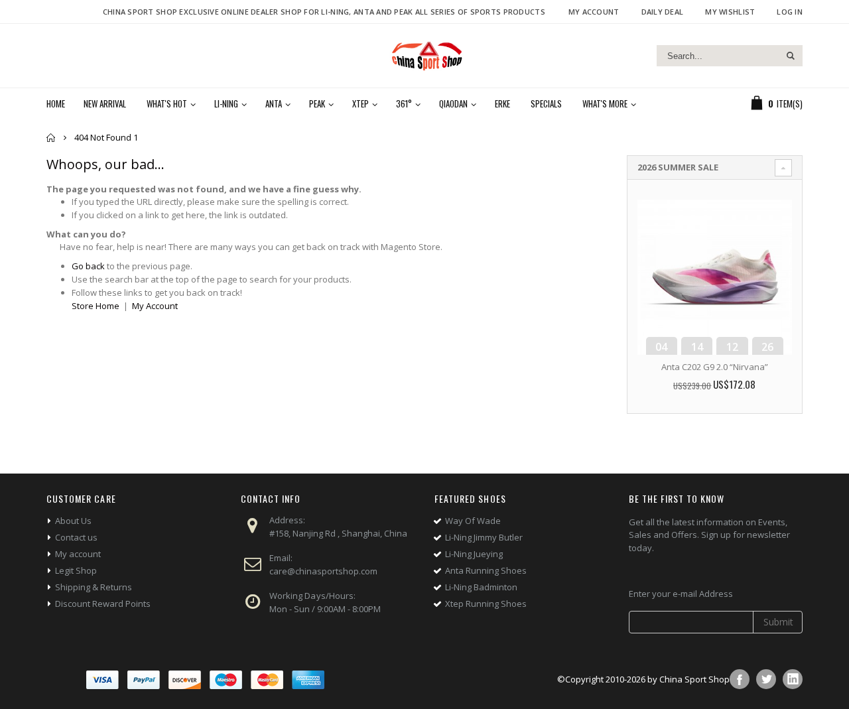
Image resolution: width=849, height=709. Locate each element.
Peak (317, 103)
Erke (502, 103)
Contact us (76, 537)
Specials (546, 103)
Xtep (360, 103)
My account (78, 554)
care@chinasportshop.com (323, 571)
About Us (73, 521)
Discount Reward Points (103, 604)
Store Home (95, 306)
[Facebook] (740, 679)
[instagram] (793, 679)
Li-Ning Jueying (474, 554)
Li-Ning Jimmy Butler (484, 537)
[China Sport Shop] (424, 55)
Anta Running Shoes (486, 570)
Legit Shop (76, 570)
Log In (790, 12)
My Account (594, 12)
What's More (604, 103)
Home (51, 137)
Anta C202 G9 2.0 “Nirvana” (714, 367)
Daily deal (662, 12)
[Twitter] (766, 679)
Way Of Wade (473, 521)
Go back (88, 266)
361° (404, 103)
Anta (273, 103)
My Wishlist (730, 12)
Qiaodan (453, 103)
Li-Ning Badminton (481, 587)
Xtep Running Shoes (486, 604)
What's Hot (167, 103)
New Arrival (105, 103)
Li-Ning (226, 103)
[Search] (790, 56)
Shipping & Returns (93, 587)
